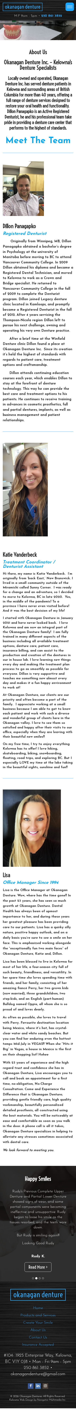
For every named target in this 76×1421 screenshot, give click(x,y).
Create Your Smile (38, 1323)
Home (38, 1308)
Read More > (38, 1267)
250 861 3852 (36, 1368)
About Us (38, 1330)
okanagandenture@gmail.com (38, 1374)
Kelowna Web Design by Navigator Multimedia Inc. (37, 1400)
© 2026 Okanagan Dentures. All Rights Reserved (37, 1396)
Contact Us (38, 1337)
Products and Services (38, 1315)
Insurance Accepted (38, 1345)
